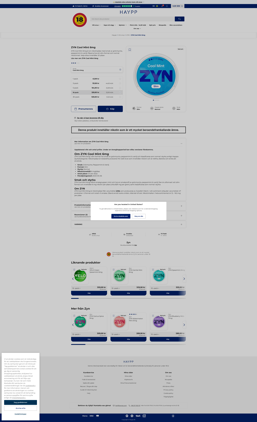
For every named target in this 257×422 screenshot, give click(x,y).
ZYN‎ (127, 35)
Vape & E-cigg (109, 25)
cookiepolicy (30, 386)
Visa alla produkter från (128, 245)
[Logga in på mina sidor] (162, 6)
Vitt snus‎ (121, 35)
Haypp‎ (114, 35)
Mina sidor (128, 373)
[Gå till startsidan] (128, 12)
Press (168, 383)
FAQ (88, 393)
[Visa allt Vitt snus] (99, 25)
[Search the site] (179, 19)
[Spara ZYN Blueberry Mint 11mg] (153, 315)
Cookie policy (168, 393)
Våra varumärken (175, 25)
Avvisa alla (20, 408)
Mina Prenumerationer (128, 383)
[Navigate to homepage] (128, 360)
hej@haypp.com (121, 405)
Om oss (136, 28)
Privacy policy (168, 390)
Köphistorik (128, 379)
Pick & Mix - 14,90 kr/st (138, 25)
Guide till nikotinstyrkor (88, 390)
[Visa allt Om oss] (140, 28)
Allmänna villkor (168, 386)
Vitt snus (95, 25)
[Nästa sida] (184, 279)
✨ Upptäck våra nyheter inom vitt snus (127, 2)
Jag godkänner (20, 402)
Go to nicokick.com (121, 216)
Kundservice (88, 373)
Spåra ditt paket (88, 383)
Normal (157, 109)
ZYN (118, 191)
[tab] (153, 100)
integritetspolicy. (19, 398)
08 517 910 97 (135, 405)
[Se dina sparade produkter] (167, 6)
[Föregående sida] (73, 279)
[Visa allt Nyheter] (126, 25)
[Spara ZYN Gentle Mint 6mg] (113, 269)
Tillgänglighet (168, 397)
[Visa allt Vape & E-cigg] (115, 25)
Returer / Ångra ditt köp (88, 386)
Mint (178, 109)
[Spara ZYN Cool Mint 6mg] (130, 50)
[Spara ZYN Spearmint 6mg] (153, 269)
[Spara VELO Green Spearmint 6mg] (74, 269)
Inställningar (20, 414)
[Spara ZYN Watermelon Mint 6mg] (113, 315)
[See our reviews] (127, 6)
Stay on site (139, 216)
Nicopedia (162, 25)
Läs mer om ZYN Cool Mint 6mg (84, 58)
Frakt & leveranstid (88, 379)
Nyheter (122, 25)
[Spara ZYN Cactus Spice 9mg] (74, 315)
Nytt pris (152, 25)
